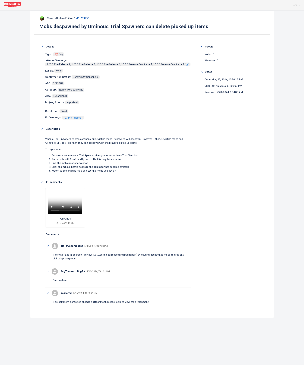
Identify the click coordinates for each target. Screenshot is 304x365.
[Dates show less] (202, 72)
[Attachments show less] (42, 182)
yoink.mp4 (65, 218)
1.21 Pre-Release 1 (73, 117)
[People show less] (202, 47)
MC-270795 (82, 18)
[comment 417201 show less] (48, 246)
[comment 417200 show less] (48, 271)
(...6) (187, 64)
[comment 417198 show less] (48, 293)
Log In (296, 4)
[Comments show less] (42, 234)
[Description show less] (42, 129)
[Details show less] (42, 47)
